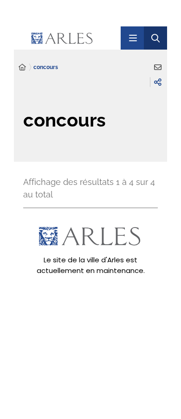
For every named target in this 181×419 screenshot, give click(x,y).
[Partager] (158, 82)
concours (45, 67)
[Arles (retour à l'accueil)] (74, 38)
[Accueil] (22, 67)
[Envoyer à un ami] (158, 67)
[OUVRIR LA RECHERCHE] (155, 38)
